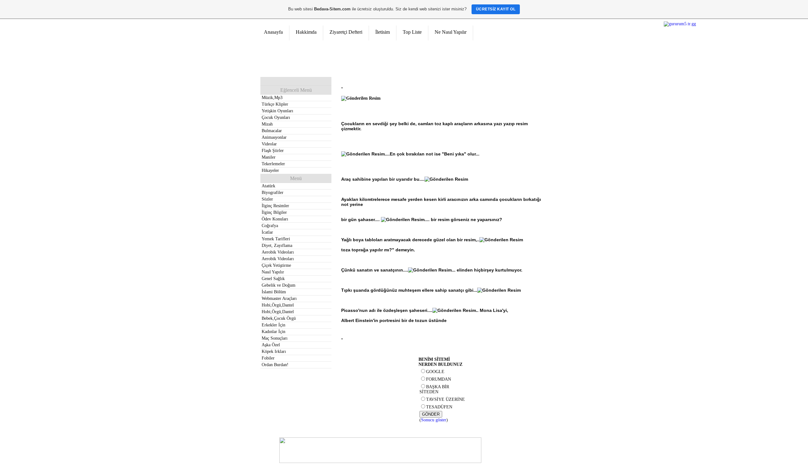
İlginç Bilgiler (274, 212)
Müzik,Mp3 (272, 97)
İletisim (382, 32)
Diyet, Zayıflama (277, 245)
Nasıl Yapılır (273, 272)
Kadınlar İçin (273, 331)
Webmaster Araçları (279, 298)
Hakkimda (306, 32)
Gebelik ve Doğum (278, 285)
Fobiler (268, 358)
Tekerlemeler (273, 163)
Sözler (267, 199)
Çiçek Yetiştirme (276, 265)
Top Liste (412, 32)
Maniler (269, 157)
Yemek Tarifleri (276, 239)
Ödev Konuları (275, 219)
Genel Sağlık (273, 278)
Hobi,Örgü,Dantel (278, 305)
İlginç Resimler (275, 205)
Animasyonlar (274, 137)
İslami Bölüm (274, 292)
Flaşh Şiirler (273, 150)
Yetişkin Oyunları (277, 110)
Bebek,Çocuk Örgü (279, 318)
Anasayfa (273, 32)
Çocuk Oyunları (276, 117)
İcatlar (267, 232)
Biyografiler (272, 192)
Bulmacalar (272, 130)
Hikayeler (270, 170)
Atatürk (268, 186)
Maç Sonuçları (275, 338)
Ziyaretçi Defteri (346, 32)
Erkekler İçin (273, 325)
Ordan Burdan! (275, 364)
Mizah (267, 124)
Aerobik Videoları (278, 252)
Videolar (269, 144)
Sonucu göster (433, 420)
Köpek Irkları (274, 351)
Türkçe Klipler (275, 104)
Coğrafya (270, 225)
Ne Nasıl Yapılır (450, 32)
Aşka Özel (271, 344)
